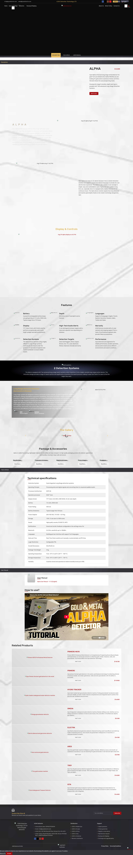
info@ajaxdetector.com (10, 1)
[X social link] (105, 1)
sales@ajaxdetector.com (24, 1)
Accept (9, 853)
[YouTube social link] (110, 1)
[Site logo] (66, 6)
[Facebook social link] (103, 1)
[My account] (121, 6)
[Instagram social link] (108, 1)
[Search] (126, 5)
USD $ (115, 1)
